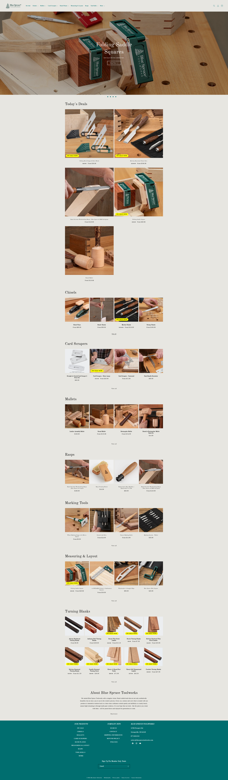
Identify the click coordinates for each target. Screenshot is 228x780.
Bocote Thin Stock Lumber (113, 639)
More (81, 756)
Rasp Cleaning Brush (101, 486)
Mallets (80, 735)
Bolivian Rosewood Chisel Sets (138, 161)
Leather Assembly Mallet (77, 431)
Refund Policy (113, 738)
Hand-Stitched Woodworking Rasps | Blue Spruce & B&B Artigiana (89, 219)
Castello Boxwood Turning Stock (94, 670)
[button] (35, 6)
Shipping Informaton (113, 735)
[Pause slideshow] (125, 97)
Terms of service (125, 777)
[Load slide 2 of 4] (110, 96)
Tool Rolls (80, 752)
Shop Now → (114, 66)
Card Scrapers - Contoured (126, 376)
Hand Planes (80, 742)
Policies (114, 742)
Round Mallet (89, 278)
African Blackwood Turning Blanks (74, 639)
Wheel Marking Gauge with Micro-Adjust (77, 536)
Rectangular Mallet (126, 431)
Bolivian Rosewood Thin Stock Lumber (153, 639)
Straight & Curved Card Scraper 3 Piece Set (77, 377)
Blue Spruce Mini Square (151, 588)
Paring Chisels (151, 324)
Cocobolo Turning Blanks (153, 669)
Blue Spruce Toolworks (96, 777)
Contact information (136, 777)
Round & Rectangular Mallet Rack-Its (151, 432)
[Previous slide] (103, 97)
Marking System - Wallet (151, 535)
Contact (113, 731)
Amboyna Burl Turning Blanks (94, 639)
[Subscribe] (128, 766)
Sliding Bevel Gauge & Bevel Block (89, 161)
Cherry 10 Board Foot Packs (114, 670)
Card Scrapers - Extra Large (101, 376)
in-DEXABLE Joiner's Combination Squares (102, 589)
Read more (114, 714)
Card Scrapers (80, 738)
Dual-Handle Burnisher (151, 376)
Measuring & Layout (80, 745)
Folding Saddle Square (138, 219)
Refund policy (107, 777)
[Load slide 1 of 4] (107, 96)
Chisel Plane (77, 324)
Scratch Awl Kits (102, 535)
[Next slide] (120, 97)
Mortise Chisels (126, 324)
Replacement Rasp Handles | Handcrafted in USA (126, 487)
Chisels (80, 731)
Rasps (80, 749)
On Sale (80, 728)
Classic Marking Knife (126, 535)
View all (114, 334)
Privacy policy (116, 777)
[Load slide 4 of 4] (115, 96)
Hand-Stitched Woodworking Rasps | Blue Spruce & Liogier (77, 487)
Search (113, 728)
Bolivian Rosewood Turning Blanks (74, 670)
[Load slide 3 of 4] (113, 96)
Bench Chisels (102, 324)
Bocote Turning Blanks (134, 638)
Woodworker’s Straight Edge (126, 588)
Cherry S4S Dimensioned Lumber (133, 670)
